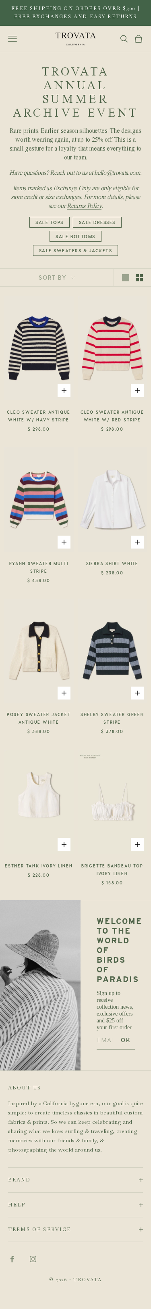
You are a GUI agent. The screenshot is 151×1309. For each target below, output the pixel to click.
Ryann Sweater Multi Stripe (38, 567)
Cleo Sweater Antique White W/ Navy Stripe (38, 416)
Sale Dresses (97, 222)
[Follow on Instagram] (33, 1259)
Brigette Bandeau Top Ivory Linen (112, 869)
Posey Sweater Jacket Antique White (39, 718)
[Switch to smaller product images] (139, 277)
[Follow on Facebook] (12, 1259)
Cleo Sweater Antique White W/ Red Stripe (112, 416)
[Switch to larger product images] (125, 277)
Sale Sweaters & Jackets (75, 250)
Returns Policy (84, 205)
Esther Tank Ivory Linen (38, 865)
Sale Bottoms (75, 236)
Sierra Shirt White (112, 563)
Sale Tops (49, 222)
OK (126, 1040)
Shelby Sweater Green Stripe (112, 718)
